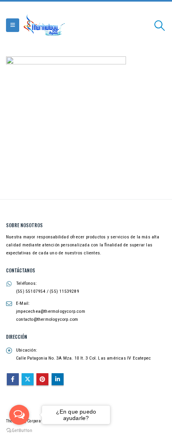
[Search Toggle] (160, 25)
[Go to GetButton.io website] (19, 430)
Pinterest (42, 379)
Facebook (13, 379)
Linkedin (58, 379)
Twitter (28, 379)
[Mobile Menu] (12, 25)
